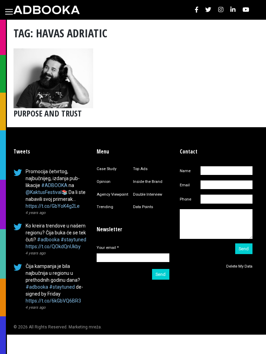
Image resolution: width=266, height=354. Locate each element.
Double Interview (147, 194)
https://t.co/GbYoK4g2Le (53, 206)
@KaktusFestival (44, 192)
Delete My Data (239, 266)
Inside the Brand (147, 181)
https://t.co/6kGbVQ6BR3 (53, 301)
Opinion (103, 181)
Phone (185, 199)
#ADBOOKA (54, 185)
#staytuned (73, 239)
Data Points (143, 207)
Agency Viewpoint (112, 194)
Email (185, 185)
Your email (108, 247)
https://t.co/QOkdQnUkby (53, 246)
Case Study (106, 169)
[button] (196, 10)
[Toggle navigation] (9, 12)
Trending (105, 207)
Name (185, 171)
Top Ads (140, 169)
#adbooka (48, 239)
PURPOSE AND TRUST (48, 113)
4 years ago (36, 212)
